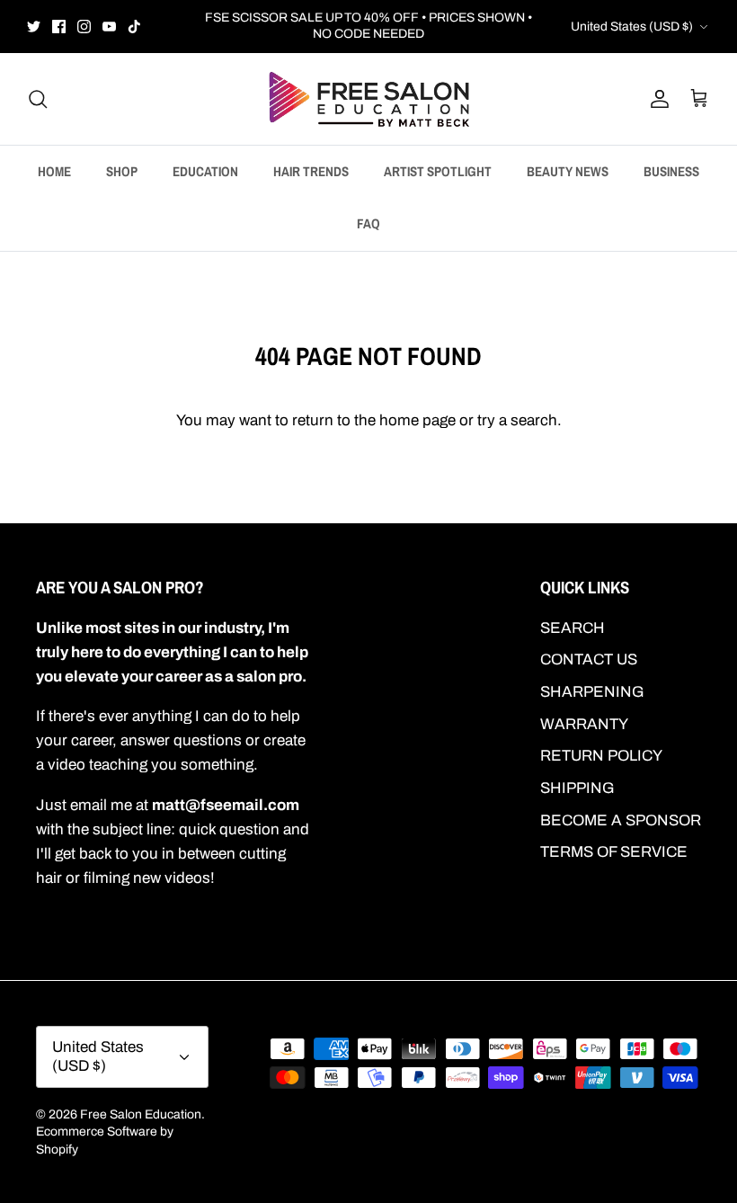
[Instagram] (84, 26)
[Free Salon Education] (369, 99)
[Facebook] (59, 26)
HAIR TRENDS (311, 171)
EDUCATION (205, 171)
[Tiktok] (134, 26)
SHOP (122, 171)
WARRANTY (584, 724)
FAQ (368, 223)
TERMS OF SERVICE (614, 851)
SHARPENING (592, 691)
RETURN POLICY (601, 755)
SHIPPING (577, 788)
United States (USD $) (632, 26)
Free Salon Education (140, 1114)
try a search (517, 420)
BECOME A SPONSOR (620, 820)
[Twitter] (33, 26)
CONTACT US (588, 659)
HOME (54, 171)
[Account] (656, 99)
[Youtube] (109, 26)
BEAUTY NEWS (567, 171)
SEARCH (572, 628)
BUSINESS (671, 171)
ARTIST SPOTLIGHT (438, 171)
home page (417, 420)
